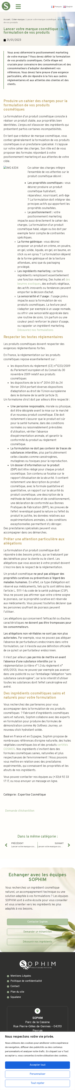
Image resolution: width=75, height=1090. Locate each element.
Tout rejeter (37, 1083)
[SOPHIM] (37, 1011)
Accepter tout (38, 1065)
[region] (37, 1061)
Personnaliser (37, 1074)
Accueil (6, 19)
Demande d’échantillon (19, 811)
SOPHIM (37, 1018)
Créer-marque (18, 19)
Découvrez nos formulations (35, 330)
